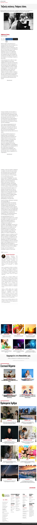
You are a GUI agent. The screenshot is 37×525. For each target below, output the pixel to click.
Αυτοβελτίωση (25, 440)
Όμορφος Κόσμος (18, 495)
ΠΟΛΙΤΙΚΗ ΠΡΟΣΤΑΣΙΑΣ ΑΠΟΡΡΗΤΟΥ (18, 360)
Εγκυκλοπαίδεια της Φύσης (26, 511)
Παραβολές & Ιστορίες (18, 504)
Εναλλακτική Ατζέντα (31, 504)
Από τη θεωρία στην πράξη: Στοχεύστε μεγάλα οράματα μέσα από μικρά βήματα (30, 336)
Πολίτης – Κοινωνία (17, 506)
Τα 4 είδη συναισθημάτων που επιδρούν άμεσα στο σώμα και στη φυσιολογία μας (9, 462)
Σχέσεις (4, 1)
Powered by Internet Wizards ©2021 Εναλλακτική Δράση (29, 523)
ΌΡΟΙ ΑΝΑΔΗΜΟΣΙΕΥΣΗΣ (5, 513)
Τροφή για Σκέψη (31, 501)
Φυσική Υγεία (24, 503)
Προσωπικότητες (32, 499)
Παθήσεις (24, 499)
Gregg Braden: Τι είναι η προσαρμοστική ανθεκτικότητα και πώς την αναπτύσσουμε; (9, 442)
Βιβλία (27, 459)
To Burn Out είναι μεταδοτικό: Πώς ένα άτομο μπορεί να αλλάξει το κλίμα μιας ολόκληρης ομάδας (9, 422)
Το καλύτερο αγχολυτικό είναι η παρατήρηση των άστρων (9, 481)
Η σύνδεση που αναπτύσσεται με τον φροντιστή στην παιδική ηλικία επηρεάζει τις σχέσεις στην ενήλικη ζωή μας (27, 396)
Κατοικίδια (17, 500)
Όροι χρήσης (4, 507)
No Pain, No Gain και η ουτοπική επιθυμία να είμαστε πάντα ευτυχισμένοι (27, 442)
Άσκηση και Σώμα (25, 509)
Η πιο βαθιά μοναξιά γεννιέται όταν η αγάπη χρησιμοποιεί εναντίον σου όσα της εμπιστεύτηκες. (9, 396)
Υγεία (24, 494)
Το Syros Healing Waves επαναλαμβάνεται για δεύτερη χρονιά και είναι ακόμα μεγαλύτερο (27, 481)
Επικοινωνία (4, 511)
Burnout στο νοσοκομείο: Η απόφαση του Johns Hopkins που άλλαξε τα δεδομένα (27, 422)
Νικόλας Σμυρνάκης (4, 36)
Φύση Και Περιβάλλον (25, 517)
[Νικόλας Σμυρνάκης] (3, 258)
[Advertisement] (9, 96)
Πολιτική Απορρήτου (4, 509)
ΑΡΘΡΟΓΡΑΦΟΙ (4, 503)
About (2, 252)
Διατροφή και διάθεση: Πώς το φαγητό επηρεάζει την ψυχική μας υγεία (6, 351)
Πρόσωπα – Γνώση (31, 495)
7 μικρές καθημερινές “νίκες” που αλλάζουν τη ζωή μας (18, 336)
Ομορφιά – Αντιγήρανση (25, 513)
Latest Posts (6, 252)
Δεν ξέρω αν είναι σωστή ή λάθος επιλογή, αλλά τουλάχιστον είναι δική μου (6, 336)
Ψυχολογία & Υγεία (27, 420)
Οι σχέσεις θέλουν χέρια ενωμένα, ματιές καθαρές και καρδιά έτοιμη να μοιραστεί (27, 462)
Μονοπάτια (13, 500)
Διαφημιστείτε (4, 506)
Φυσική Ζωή (24, 506)
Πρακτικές (12, 501)
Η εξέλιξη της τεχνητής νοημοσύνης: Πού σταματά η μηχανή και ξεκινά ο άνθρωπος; (30, 351)
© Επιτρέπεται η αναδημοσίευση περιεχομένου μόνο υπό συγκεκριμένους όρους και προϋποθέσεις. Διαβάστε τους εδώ (5, 518)
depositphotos (5, 502)
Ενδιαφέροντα (9, 459)
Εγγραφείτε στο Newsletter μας (18, 356)
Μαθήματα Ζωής (17, 502)
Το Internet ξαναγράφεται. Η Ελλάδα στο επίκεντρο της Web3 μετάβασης (18, 351)
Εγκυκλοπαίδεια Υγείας (25, 497)
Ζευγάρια (1, 1)
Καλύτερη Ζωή (9, 420)
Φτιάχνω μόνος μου (25, 515)
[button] (32, 488)
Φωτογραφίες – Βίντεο (18, 510)
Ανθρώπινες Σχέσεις (4, 2)
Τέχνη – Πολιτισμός (18, 508)
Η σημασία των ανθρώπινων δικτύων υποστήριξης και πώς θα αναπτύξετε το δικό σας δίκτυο (9, 380)
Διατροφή (13, 504)
